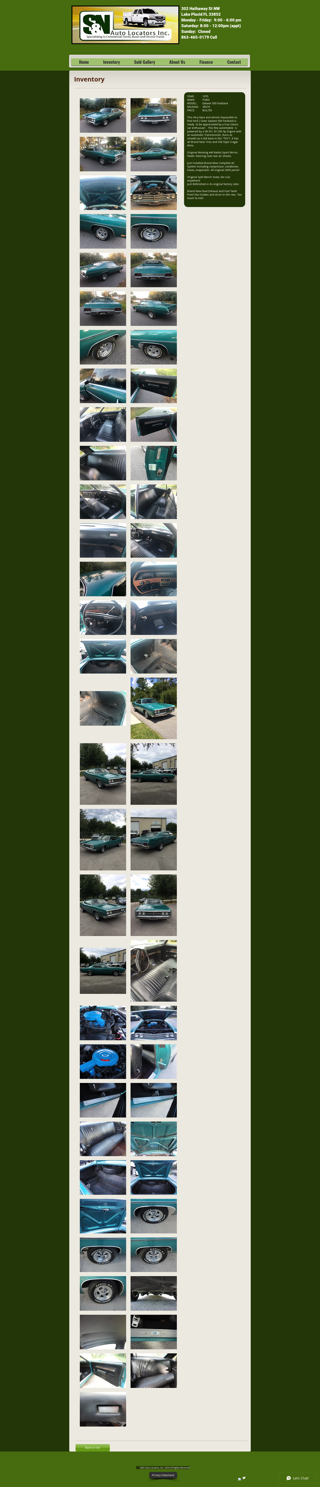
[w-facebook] (240, 1479)
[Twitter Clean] (244, 1478)
